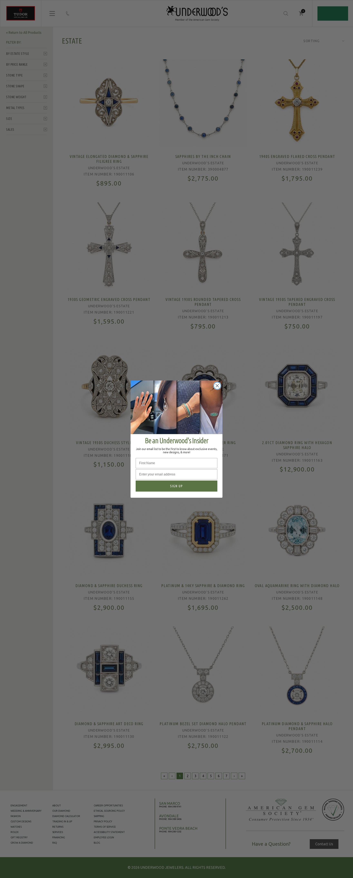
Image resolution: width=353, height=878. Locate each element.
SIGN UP (176, 486)
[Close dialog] (217, 385)
